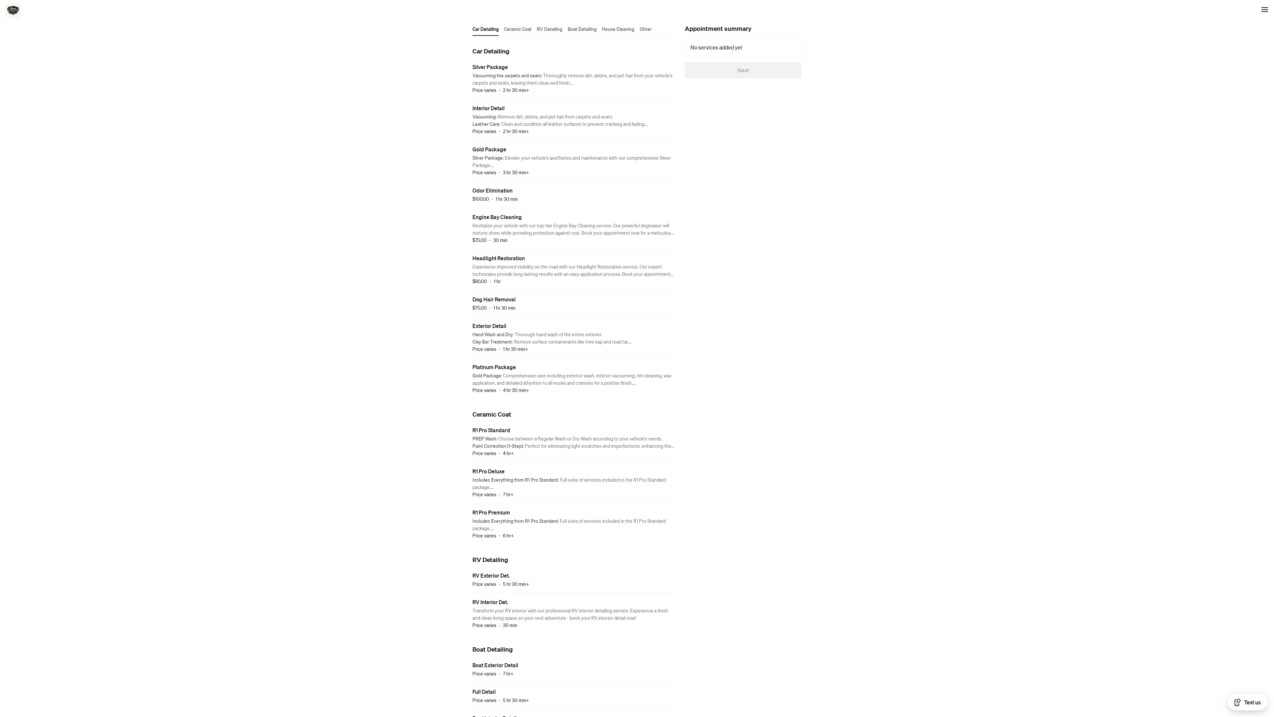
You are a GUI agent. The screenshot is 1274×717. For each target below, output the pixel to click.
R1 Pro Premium (491, 512)
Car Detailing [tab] (485, 29)
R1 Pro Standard (491, 430)
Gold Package (489, 149)
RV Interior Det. (490, 601)
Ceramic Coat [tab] (517, 29)
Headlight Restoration (498, 258)
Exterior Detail (489, 325)
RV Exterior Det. (491, 575)
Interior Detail (488, 108)
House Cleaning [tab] (618, 29)
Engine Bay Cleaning (497, 216)
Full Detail (484, 691)
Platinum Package (494, 366)
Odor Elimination (492, 190)
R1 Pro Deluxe (488, 471)
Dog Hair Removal (494, 299)
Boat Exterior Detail (495, 665)
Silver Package (490, 66)
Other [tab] (646, 29)
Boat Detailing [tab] (582, 29)
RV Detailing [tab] (549, 29)
